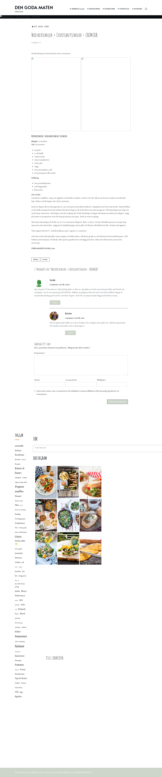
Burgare (18, 464)
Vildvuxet (23, 683)
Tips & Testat (21, 678)
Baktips (35, 259)
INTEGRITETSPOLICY (84, 772)
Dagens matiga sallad (21, 482)
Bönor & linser (20, 470)
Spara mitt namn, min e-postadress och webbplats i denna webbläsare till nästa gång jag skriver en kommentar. (78, 392)
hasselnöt (19, 553)
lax (16, 575)
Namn (37, 380)
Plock (22, 613)
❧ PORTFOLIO (123, 9)
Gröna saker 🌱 (20, 542)
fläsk (21, 505)
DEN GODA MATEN (34, 7)
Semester (21, 636)
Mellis (17, 591)
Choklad (18, 478)
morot (16, 600)
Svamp (23, 669)
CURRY (24, 478)
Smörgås (18, 660)
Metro (24, 591)
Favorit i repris (19, 501)
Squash (17, 669)
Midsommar (20, 595)
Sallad (17, 631)
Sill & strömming (20, 641)
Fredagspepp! (20, 519)
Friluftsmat (20, 523)
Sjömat (19, 646)
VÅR (17, 692)
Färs (16, 528)
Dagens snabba (19, 489)
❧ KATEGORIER (93, 9)
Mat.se (17, 580)
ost (16, 609)
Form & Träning (20, 510)
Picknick (21, 609)
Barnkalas (19, 454)
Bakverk (40, 26)
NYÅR (23, 605)
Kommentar (40, 353)
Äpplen (18, 696)
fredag (17, 514)
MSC (21, 600)
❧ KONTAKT (137, 9)
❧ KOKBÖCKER (109, 9)
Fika (17, 505)
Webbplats (101, 380)
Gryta (18, 536)
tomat (17, 683)
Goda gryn (23, 528)
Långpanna (22, 576)
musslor (17, 605)
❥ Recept (34, 26)
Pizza (17, 614)
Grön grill (18, 549)
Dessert (18, 496)
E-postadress (71, 380)
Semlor (45, 259)
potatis (17, 618)
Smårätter (20, 655)
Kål (23, 571)
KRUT (20, 567)
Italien (18, 562)
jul (23, 562)
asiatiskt (19, 445)
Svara (55, 302)
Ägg (21, 692)
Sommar (19, 664)
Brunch (17, 459)
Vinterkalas (18, 687)
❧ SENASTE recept (77, 9)
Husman (18, 557)
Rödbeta (24, 627)
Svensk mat (19, 674)
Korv (16, 567)
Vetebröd (46, 26)
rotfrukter (17, 627)
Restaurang (18, 623)
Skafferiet (17, 652)
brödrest (24, 459)
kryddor (18, 571)
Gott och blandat (21, 532)
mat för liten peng (20, 585)
